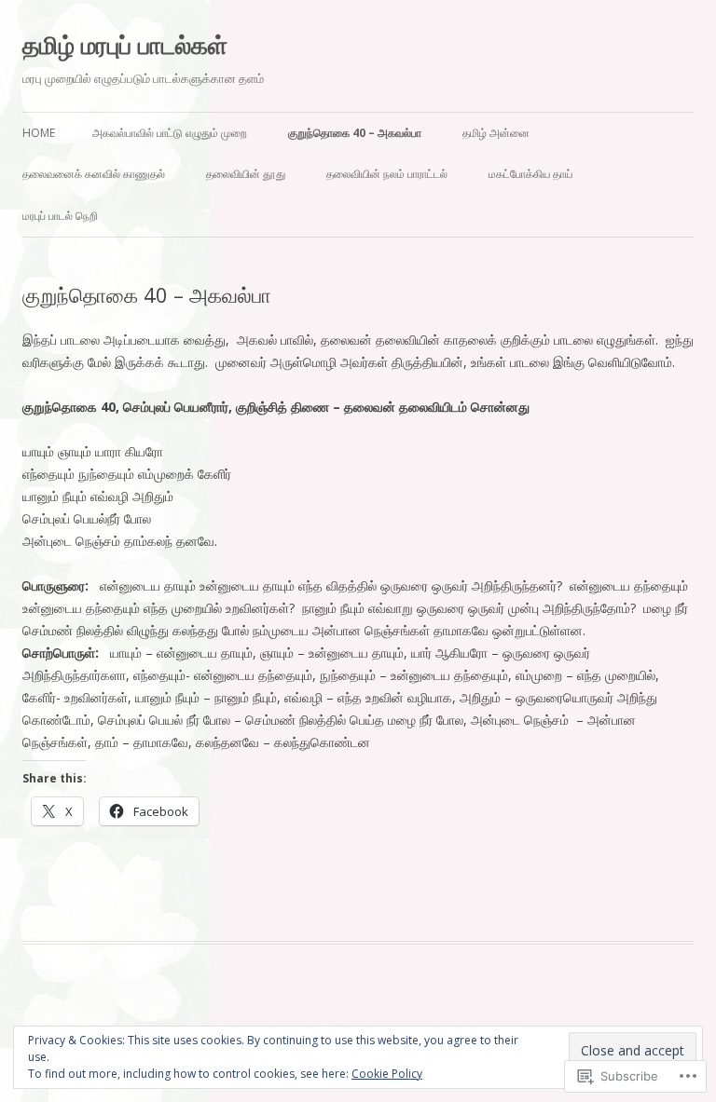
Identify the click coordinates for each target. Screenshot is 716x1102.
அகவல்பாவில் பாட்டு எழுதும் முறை (169, 133)
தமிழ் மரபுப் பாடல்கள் (124, 44)
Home (38, 133)
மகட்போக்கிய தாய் (530, 174)
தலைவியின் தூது (245, 174)
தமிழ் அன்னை (496, 133)
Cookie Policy (386, 1074)
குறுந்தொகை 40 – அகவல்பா (354, 133)
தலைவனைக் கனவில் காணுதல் (93, 174)
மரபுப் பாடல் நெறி (60, 216)
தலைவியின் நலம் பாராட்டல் (387, 174)
